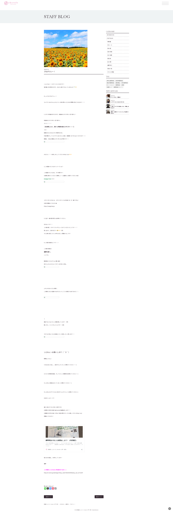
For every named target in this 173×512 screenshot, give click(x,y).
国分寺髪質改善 (110, 82)
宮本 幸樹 (109, 52)
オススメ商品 (110, 72)
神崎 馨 (109, 41)
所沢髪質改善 (125, 82)
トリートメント (110, 85)
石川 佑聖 (109, 55)
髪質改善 (118, 85)
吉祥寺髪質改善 (119, 80)
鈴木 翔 (109, 48)
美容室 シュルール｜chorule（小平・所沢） (51, 504)
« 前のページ (48, 497)
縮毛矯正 (118, 82)
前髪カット (109, 87)
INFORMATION (110, 35)
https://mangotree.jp (49, 206)
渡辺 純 (109, 58)
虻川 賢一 (109, 62)
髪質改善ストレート (118, 87)
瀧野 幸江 (109, 65)
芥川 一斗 (109, 45)
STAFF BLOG (110, 38)
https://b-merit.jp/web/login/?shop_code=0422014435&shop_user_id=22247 (63, 473)
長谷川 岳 (109, 68)
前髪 (123, 85)
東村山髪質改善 (110, 80)
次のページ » (99, 497)
